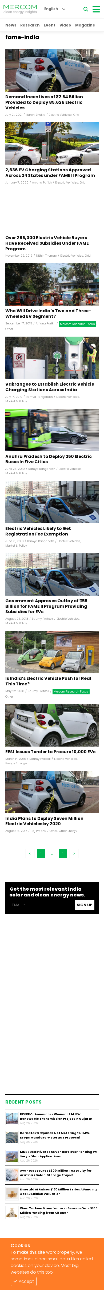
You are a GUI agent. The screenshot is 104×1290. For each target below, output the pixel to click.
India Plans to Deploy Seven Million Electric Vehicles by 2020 (44, 821)
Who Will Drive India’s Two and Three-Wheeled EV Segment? (48, 313)
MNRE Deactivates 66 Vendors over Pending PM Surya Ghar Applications (59, 1154)
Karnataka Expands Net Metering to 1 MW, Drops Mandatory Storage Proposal (55, 1135)
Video (65, 25)
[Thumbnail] (12, 1118)
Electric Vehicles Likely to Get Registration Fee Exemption (38, 531)
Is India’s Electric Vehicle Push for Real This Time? (48, 681)
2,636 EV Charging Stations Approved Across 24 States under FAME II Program (50, 172)
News (10, 25)
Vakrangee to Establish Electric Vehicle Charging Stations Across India (49, 387)
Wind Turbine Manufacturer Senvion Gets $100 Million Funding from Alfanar (59, 1210)
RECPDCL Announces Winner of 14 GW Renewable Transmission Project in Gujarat (56, 1116)
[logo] (20, 9)
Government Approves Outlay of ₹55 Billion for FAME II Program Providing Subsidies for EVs (46, 606)
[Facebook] (52, 70)
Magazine (85, 25)
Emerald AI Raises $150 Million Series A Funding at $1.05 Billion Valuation (58, 1191)
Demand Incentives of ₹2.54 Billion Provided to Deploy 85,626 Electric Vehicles (44, 102)
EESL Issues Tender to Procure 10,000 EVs (50, 752)
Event (49, 25)
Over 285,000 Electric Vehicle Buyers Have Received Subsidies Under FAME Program (47, 243)
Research (30, 25)
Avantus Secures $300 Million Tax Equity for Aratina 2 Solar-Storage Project (56, 1172)
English (51, 8)
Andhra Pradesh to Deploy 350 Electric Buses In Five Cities (48, 459)
